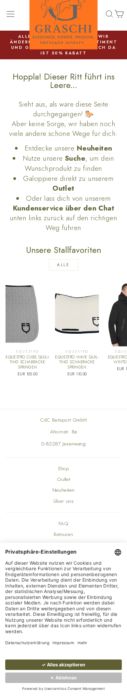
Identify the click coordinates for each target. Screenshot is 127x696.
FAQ (63, 523)
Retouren (63, 534)
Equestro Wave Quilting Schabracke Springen (77, 362)
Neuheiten (63, 490)
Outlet (63, 479)
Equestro (27, 351)
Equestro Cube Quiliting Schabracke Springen (27, 362)
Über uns (63, 501)
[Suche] (109, 15)
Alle (63, 265)
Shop (63, 468)
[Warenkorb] (119, 15)
